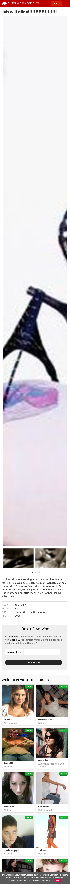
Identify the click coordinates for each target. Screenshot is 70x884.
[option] (18, 558)
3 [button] (39, 573)
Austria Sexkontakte (23, 3)
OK (58, 880)
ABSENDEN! (34, 662)
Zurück (56, 3)
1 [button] (32, 573)
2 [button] (36, 573)
